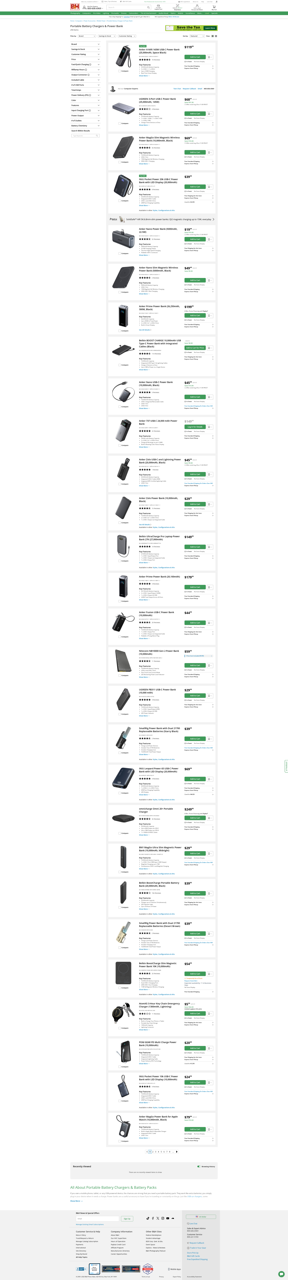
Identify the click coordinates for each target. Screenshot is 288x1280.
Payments (79, 1244)
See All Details (144, 330)
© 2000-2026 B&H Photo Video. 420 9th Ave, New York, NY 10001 (96, 1277)
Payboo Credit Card (118, 1244)
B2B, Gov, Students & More (89, 1)
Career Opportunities (119, 1254)
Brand (81, 36)
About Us (195, 1)
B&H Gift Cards (193, 1256)
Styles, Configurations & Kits (164, 210)
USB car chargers (194, 1196)
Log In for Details (195, 427)
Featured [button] (194, 36)
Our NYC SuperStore (118, 1238)
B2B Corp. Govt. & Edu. (154, 1241)
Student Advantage (153, 1238)
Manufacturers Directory (120, 1251)
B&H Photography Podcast (155, 1251)
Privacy (161, 1277)
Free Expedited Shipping (197, 1259)
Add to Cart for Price (195, 348)
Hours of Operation (118, 1241)
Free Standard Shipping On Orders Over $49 (198, 406)
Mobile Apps (175, 1269)
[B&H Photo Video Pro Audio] (75, 6)
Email (200, 89)
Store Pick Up (192, 1253)
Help (202, 1)
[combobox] (197, 36)
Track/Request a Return (85, 1238)
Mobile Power (101, 21)
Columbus (127, 17)
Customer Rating (125, 36)
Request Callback (189, 89)
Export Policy (177, 1277)
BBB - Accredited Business (81, 1269)
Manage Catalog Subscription (87, 1241)
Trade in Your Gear (198, 1248)
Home (72, 21)
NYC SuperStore (185, 1)
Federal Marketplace (153, 1235)
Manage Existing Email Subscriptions (90, 1224)
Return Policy (81, 1235)
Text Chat (177, 89)
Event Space (150, 1244)
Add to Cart (195, 57)
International (81, 1248)
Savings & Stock (105, 36)
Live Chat (209, 1)
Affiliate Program (117, 1248)
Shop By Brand (81, 1254)
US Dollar (202, 1217)
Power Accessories (90, 21)
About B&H (115, 1235)
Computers (78, 21)
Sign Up (127, 1219)
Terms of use (146, 1277)
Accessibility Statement (194, 1277)
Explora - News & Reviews (155, 1248)
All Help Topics (81, 1257)
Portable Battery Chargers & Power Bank (119, 21)
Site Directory (81, 1251)
